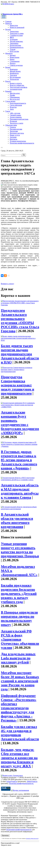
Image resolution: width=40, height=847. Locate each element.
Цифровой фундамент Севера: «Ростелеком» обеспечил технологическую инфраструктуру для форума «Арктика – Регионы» (18, 708)
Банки (12, 59)
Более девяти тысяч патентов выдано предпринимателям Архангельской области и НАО (20, 354)
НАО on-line (14, 51)
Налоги (12, 63)
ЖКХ (12, 37)
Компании (14, 69)
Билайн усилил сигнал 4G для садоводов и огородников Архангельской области (20, 733)
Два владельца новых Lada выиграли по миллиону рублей (18, 658)
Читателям (14, 131)
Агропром (14, 39)
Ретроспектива (15, 45)
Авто (12, 109)
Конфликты (14, 73)
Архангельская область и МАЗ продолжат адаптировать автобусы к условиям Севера (20, 491)
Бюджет (13, 55)
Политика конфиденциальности (22, 143)
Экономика (14, 43)
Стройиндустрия (16, 35)
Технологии (14, 79)
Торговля (13, 75)
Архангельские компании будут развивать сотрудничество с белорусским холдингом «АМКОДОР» (20, 422)
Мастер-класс (15, 93)
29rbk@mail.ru (32, 781)
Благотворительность (18, 103)
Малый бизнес (15, 71)
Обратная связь (11, 125)
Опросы (13, 127)
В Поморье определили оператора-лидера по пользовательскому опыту (19, 618)
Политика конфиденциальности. (21, 783)
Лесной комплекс (16, 41)
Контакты (13, 139)
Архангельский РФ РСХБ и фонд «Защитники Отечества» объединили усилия (20, 639)
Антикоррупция (16, 89)
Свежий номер (15, 115)
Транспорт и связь (17, 33)
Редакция (13, 121)
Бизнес (8, 67)
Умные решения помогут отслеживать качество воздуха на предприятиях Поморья (20, 550)
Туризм (12, 49)
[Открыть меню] (3, 17)
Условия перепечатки (18, 141)
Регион (8, 29)
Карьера (8, 91)
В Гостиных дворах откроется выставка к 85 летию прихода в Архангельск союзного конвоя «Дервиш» (19, 460)
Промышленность (16, 47)
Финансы (9, 53)
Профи (12, 95)
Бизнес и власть (16, 83)
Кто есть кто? (15, 99)
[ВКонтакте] (2, 275)
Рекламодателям (16, 129)
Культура (13, 107)
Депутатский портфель (18, 87)
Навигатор (14, 25)
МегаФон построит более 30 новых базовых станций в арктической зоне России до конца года (20, 681)
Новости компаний (17, 27)
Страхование (15, 61)
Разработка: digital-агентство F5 (32, 838)
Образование (15, 97)
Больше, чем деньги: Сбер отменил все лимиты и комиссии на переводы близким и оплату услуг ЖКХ (19, 758)
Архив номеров (16, 117)
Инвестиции (14, 57)
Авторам (13, 137)
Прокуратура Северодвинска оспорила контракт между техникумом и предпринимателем (17, 385)
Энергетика (14, 31)
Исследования (15, 77)
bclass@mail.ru (11, 781)
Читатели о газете (16, 123)
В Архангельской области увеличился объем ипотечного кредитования (17, 520)
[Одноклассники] (5, 275)
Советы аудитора (16, 65)
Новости (8, 23)
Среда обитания (16, 105)
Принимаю (5, 835)
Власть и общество (17, 85)
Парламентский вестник (19, 119)
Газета (7, 111)
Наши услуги (15, 135)
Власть (8, 81)
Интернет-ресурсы (17, 133)
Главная (8, 21)
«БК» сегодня (15, 113)
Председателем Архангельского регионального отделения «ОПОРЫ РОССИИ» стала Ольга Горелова (20, 320)
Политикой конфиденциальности (19, 829)
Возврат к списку (7, 284)
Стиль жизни (10, 101)
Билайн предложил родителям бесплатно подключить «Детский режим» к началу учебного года (19, 593)
